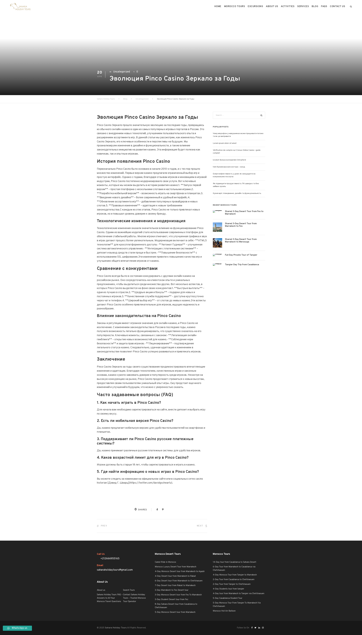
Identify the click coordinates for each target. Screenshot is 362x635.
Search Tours (129, 590)
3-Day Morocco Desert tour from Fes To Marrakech (178, 595)
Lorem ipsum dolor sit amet (225, 143)
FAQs (324, 6)
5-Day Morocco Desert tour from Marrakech (175, 612)
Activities (287, 6)
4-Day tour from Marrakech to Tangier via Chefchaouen (238, 593)
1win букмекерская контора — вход (229, 167)
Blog (315, 6)
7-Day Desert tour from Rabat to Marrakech (175, 585)
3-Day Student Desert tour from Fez (171, 599)
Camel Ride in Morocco (165, 562)
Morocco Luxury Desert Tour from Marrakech (175, 567)
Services (303, 6)
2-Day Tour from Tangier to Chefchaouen (232, 584)
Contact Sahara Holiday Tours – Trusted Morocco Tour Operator (134, 598)
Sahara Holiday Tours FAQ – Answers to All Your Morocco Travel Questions (110, 598)
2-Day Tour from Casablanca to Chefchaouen (233, 579)
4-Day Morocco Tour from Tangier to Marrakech (235, 575)
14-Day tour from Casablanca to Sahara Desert (234, 562)
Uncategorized (121, 71)
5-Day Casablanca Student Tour (227, 598)
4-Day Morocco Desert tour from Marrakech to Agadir (180, 571)
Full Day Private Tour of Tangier (241, 255)
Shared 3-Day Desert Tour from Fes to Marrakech (244, 212)
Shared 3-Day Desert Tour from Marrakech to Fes (241, 225)
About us (272, 6)
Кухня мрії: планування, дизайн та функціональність (237, 193)
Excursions (255, 6)
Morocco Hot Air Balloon (224, 611)
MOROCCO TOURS (234, 6)
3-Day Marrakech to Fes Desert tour (171, 590)
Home (217, 6)
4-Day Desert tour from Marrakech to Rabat (175, 576)
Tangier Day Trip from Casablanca (242, 264)
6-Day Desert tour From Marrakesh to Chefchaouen (178, 581)
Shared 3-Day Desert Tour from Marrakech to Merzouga (241, 240)
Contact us (337, 6)
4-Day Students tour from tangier (228, 589)
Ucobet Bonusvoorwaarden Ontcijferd (229, 160)
